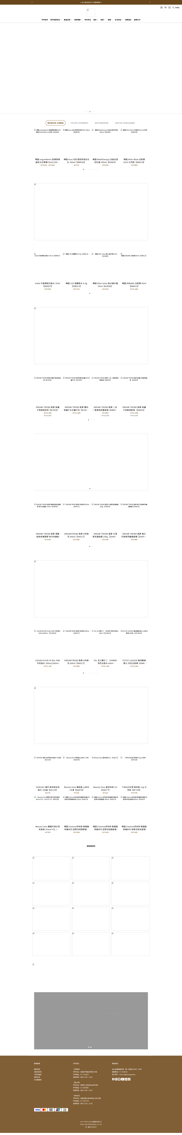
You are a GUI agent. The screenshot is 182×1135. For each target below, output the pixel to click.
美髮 (95, 20)
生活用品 (118, 20)
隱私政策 (37, 1077)
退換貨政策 (37, 1072)
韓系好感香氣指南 (101, 123)
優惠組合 (128, 20)
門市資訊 (45, 20)
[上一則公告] (32, 2)
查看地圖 (117, 1029)
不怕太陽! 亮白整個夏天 (79, 123)
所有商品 (88, 20)
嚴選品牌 (67, 20)
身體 (109, 20)
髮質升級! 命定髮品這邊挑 (125, 123)
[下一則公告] (150, 2)
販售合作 (137, 20)
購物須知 (37, 1069)
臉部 (102, 20)
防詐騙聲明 (37, 1080)
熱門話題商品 (55, 20)
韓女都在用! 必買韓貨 (56, 123)
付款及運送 (37, 1074)
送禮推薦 (77, 20)
